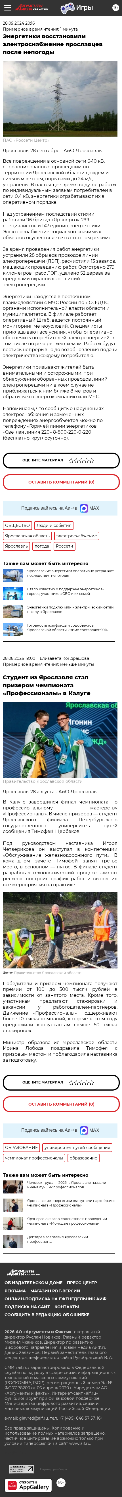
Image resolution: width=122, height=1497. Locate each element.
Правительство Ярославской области (43, 781)
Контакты (66, 1306)
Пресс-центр (82, 1282)
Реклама (15, 1291)
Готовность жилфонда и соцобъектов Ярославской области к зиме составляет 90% (67, 627)
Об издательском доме (33, 1282)
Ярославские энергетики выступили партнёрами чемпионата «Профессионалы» (71, 1203)
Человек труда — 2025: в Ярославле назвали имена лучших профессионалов (66, 1184)
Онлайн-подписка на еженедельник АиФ (55, 1298)
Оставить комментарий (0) (61, 482)
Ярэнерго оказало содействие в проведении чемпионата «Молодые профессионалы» (67, 1221)
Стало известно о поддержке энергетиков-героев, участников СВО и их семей (65, 591)
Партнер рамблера (53, 1469)
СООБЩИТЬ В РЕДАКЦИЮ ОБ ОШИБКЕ (47, 1314)
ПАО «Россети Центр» (26, 140)
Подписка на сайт (27, 1306)
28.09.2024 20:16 (19, 23)
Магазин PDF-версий (55, 1291)
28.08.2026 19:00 (19, 658)
